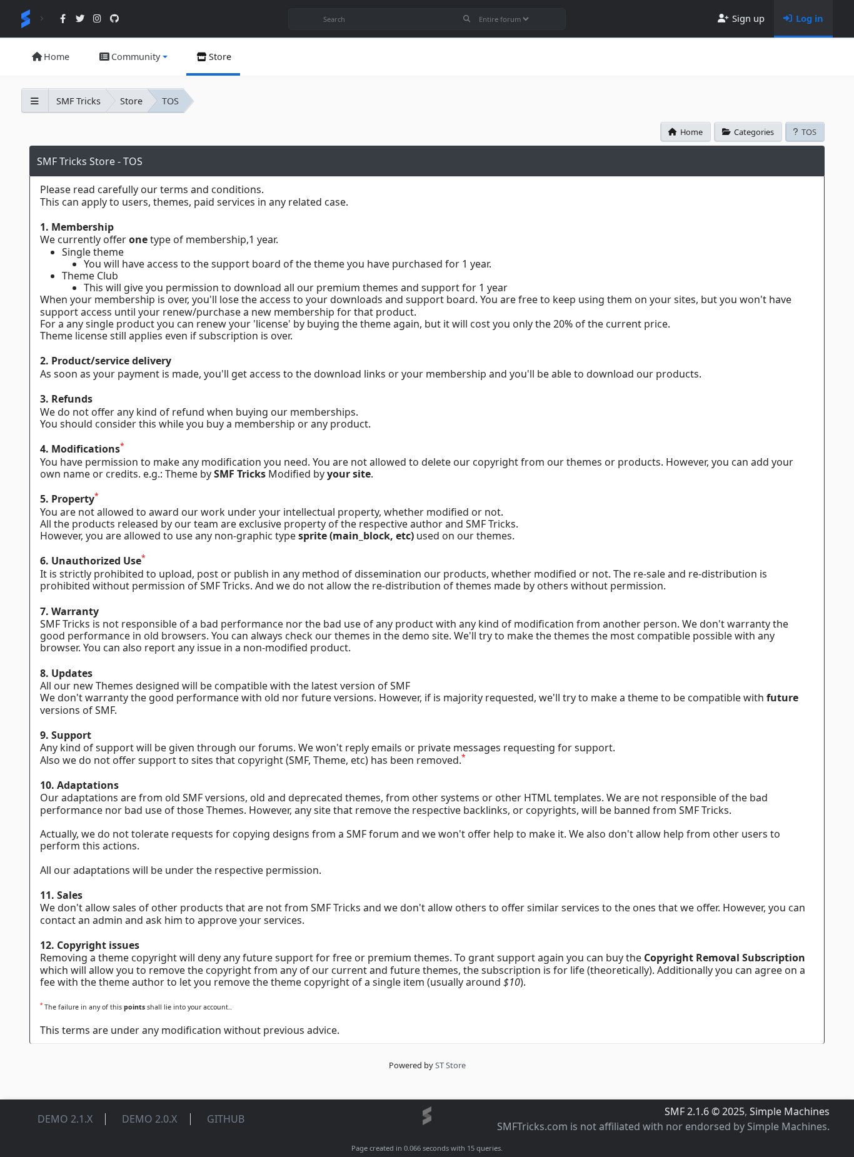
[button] (132, 57)
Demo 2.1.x (65, 1119)
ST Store (450, 1065)
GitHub (225, 1119)
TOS (808, 132)
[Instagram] (97, 19)
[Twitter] (80, 19)
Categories (754, 132)
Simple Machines (790, 1111)
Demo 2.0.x (149, 1119)
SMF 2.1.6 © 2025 (705, 1111)
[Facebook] (63, 19)
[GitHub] (114, 19)
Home (691, 132)
